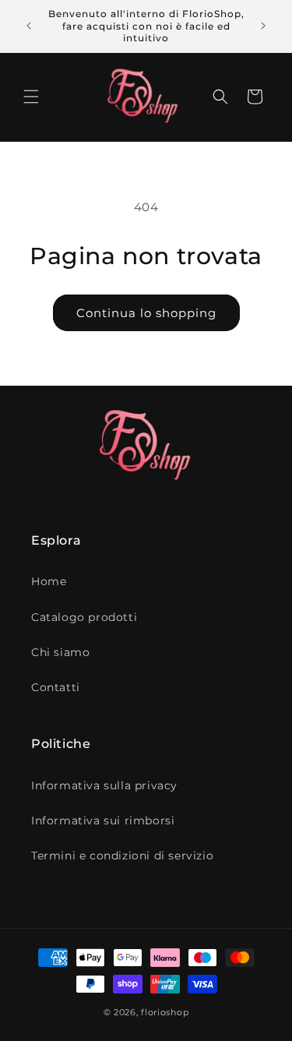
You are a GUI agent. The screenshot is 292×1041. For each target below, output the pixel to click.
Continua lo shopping (146, 312)
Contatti (55, 687)
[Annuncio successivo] (263, 26)
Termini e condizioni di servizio (122, 856)
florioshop (164, 1012)
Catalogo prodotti (84, 617)
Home (48, 581)
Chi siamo (60, 652)
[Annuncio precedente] (29, 26)
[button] (31, 96)
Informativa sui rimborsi (102, 820)
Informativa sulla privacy (104, 785)
